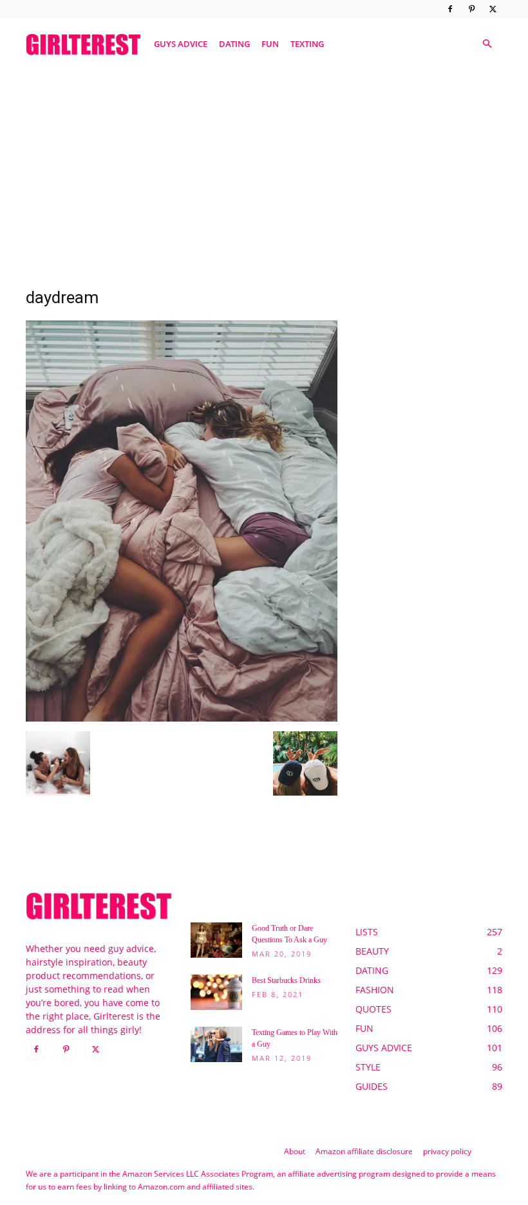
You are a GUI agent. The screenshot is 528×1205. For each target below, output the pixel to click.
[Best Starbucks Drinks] (216, 992)
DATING (234, 44)
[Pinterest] (471, 9)
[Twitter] (492, 9)
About (294, 1151)
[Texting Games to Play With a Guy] (216, 1044)
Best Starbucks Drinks (286, 980)
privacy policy (447, 1151)
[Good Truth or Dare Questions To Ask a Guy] (216, 940)
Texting (307, 44)
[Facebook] (450, 9)
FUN (270, 44)
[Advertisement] (264, 169)
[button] (486, 44)
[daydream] (181, 718)
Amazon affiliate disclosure (364, 1151)
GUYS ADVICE (180, 44)
